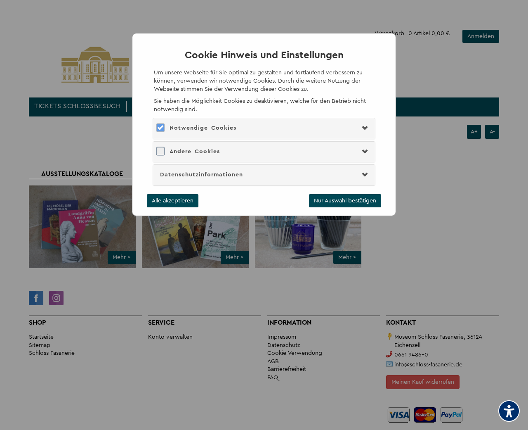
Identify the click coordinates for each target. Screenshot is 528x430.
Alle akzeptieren (172, 201)
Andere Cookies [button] (195, 151)
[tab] (264, 128)
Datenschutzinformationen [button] (201, 175)
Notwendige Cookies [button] (203, 128)
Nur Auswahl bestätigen (345, 201)
